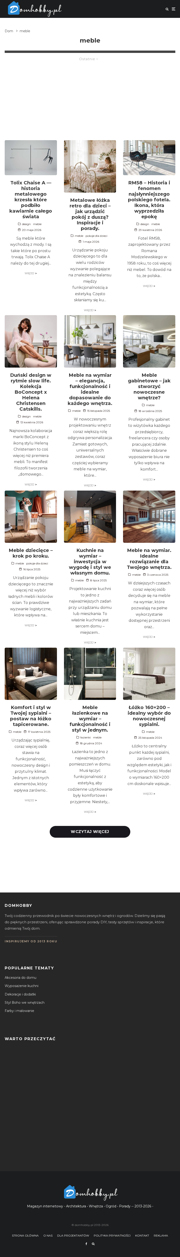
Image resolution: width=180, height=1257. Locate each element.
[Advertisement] (90, 98)
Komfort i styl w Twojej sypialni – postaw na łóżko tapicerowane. (30, 716)
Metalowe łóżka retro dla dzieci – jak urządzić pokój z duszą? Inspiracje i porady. (90, 214)
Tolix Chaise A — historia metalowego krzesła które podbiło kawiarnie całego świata (30, 199)
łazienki (85, 737)
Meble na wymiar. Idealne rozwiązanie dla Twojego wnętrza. (149, 558)
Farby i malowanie (19, 1011)
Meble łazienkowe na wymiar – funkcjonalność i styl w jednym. (90, 719)
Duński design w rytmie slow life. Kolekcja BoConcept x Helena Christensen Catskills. (30, 392)
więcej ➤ (31, 273)
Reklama (161, 1235)
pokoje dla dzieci (96, 236)
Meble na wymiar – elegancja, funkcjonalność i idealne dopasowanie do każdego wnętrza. (90, 389)
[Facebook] (86, 1244)
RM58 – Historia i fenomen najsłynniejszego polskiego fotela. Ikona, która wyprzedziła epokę (149, 199)
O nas (47, 1235)
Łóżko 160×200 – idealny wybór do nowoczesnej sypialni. (149, 716)
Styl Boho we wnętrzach (25, 1002)
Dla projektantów (73, 1235)
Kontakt (142, 1235)
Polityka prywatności (112, 1235)
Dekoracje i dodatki (20, 994)
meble (37, 224)
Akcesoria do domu (20, 977)
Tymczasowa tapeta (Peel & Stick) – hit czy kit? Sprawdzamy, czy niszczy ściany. (93, 1154)
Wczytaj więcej (90, 831)
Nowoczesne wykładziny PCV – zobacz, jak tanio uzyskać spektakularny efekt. (92, 1109)
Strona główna (25, 1235)
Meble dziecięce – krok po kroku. (31, 553)
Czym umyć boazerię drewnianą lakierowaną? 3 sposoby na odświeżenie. (87, 1087)
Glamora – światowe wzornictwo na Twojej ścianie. (68, 1132)
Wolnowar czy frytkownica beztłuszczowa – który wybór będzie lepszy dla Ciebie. (95, 1065)
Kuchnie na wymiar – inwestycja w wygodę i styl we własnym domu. (90, 561)
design (26, 224)
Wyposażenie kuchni (21, 986)
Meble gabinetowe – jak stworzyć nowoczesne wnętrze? (149, 386)
